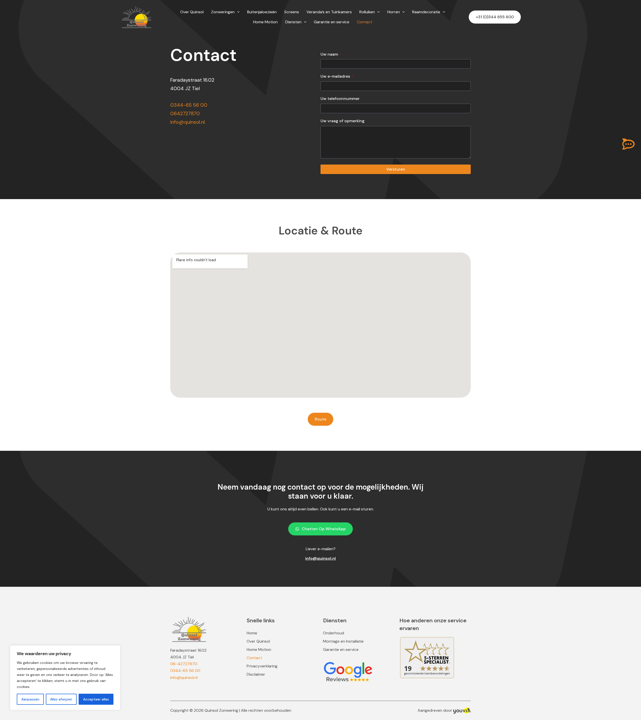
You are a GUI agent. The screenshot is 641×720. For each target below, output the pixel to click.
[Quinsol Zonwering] (136, 16)
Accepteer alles (96, 699)
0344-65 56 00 (188, 105)
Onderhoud (333, 633)
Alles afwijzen (61, 699)
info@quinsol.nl (187, 122)
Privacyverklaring (262, 666)
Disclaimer (256, 674)
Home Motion (259, 650)
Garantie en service (341, 650)
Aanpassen (30, 699)
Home (252, 633)
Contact (254, 658)
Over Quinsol (258, 641)
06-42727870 (183, 663)
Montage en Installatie (343, 641)
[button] (237, 12)
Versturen (395, 169)
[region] (65, 677)
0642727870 (185, 113)
